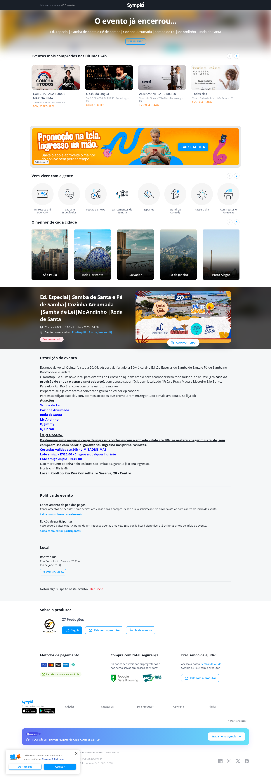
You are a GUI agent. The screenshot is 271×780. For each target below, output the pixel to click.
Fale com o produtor (107, 630)
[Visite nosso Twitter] (238, 761)
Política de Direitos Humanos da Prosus (82, 752)
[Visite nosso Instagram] (229, 761)
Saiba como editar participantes (60, 531)
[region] (43, 762)
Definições (25, 766)
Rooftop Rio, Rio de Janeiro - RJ (92, 332)
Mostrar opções (238, 720)
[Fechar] (76, 753)
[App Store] (29, 710)
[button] (15, 757)
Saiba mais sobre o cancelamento (61, 514)
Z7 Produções (68, 5)
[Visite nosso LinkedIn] (220, 761)
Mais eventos (143, 630)
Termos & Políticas (53, 759)
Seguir (75, 630)
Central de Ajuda (211, 664)
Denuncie (96, 589)
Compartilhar (186, 342)
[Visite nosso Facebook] (247, 761)
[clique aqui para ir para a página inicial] (135, 5)
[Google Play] (47, 710)
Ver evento (135, 41)
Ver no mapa (55, 572)
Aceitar (60, 766)
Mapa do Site (112, 752)
